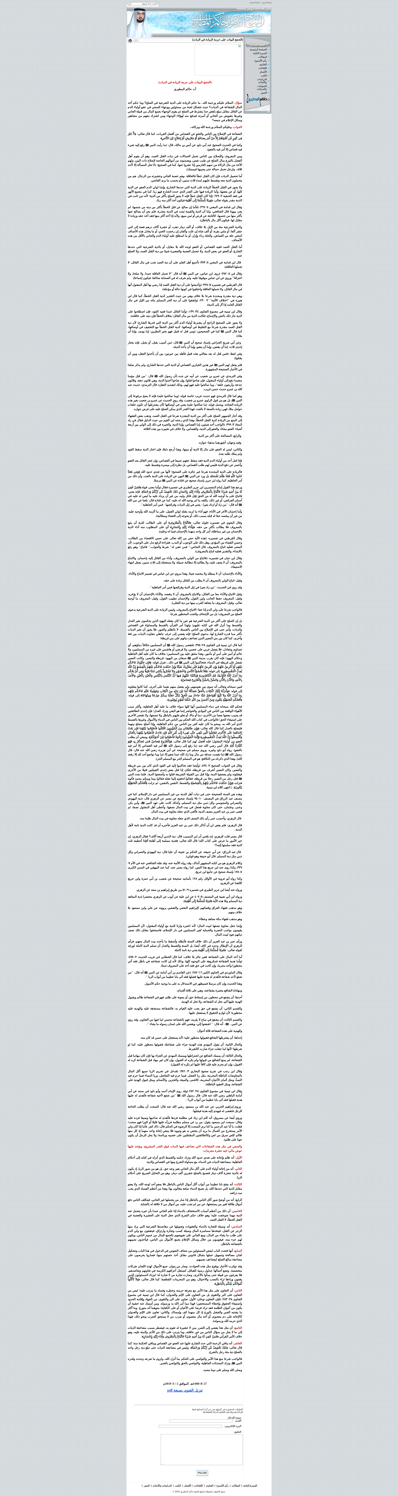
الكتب (264, 75)
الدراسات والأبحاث (262, 81)
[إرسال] (136, 40)
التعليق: (237, 1431)
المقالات (262, 57)
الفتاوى (263, 64)
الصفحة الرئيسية (258, 49)
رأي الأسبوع (261, 60)
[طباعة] (130, 40)
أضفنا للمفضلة (255, 2)
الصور (264, 92)
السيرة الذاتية (260, 53)
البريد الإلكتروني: (232, 1426)
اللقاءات (262, 68)
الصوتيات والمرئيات (262, 87)
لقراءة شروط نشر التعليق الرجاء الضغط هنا (223, 1412)
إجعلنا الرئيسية (266, 2)
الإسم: (238, 1420)
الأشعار (263, 72)
